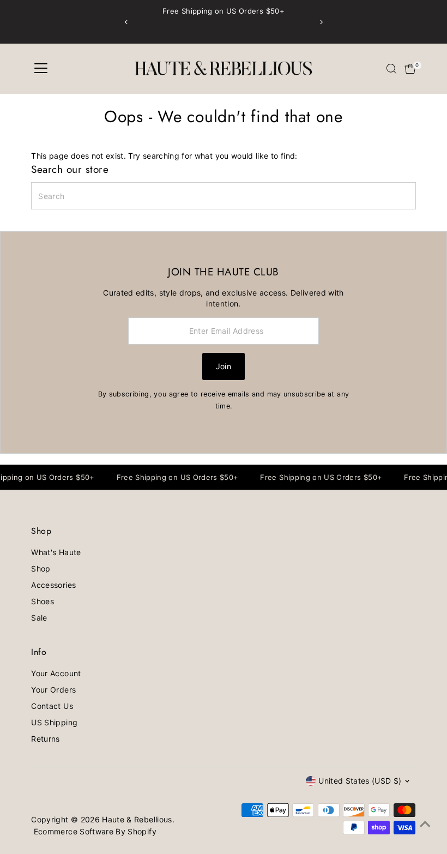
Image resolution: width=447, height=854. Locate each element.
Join (223, 366)
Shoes (42, 601)
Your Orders (53, 689)
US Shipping (54, 722)
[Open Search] (391, 69)
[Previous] (126, 22)
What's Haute (56, 552)
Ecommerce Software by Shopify (95, 831)
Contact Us (52, 706)
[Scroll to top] (425, 824)
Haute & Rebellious (137, 819)
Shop (40, 568)
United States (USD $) (359, 780)
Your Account (56, 673)
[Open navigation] (41, 68)
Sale (39, 617)
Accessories (53, 585)
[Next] (321, 22)
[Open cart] (410, 69)
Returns (45, 738)
